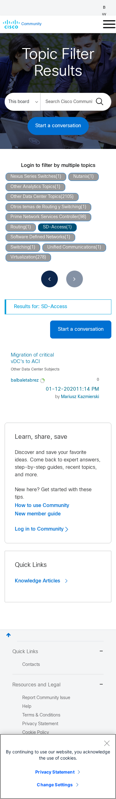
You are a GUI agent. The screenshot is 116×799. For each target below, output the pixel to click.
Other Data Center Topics (36, 197)
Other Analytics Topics (33, 187)
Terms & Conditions (41, 715)
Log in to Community (40, 529)
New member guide (38, 513)
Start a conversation (58, 125)
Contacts (31, 665)
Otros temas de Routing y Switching (46, 207)
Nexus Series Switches (33, 177)
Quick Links (25, 651)
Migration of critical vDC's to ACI (32, 358)
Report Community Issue (46, 698)
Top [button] (8, 635)
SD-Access (54, 227)
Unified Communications (71, 247)
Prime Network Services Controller (44, 217)
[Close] (107, 743)
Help (26, 707)
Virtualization (23, 257)
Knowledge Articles (38, 580)
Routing (18, 227)
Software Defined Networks (38, 237)
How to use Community (42, 505)
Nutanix (80, 177)
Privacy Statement (54, 771)
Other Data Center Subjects (35, 369)
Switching (20, 247)
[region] (58, 766)
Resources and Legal (36, 685)
